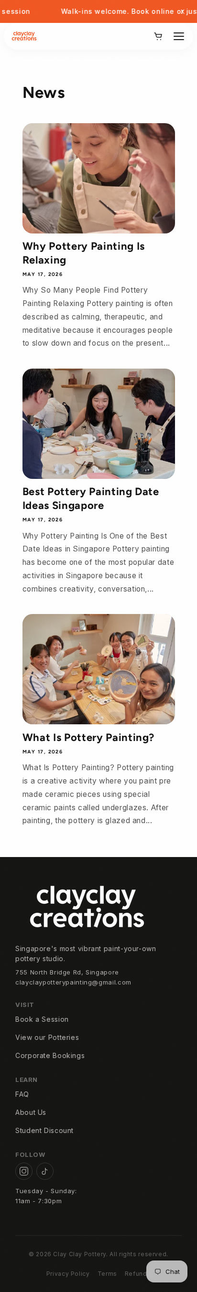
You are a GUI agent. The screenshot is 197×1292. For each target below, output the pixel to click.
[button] (157, 36)
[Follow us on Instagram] (24, 1171)
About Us (30, 1112)
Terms (107, 1273)
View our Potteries (47, 1037)
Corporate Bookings (50, 1055)
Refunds (138, 1273)
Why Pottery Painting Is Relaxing (83, 253)
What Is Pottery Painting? (88, 737)
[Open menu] (178, 36)
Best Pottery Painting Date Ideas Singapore (90, 498)
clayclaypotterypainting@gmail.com (73, 982)
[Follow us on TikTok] (45, 1171)
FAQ (22, 1094)
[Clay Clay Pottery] (24, 36)
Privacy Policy (68, 1273)
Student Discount (44, 1130)
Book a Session (42, 1019)
